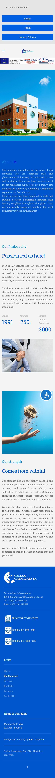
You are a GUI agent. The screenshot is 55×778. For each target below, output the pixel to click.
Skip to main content (17, 7)
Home (7, 670)
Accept (27, 18)
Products (8, 686)
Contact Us (9, 696)
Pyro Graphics (36, 739)
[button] (27, 767)
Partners (8, 691)
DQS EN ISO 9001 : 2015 (23, 630)
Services (8, 681)
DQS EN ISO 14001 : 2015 (24, 641)
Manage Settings (27, 37)
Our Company (11, 676)
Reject (28, 28)
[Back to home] (27, 51)
